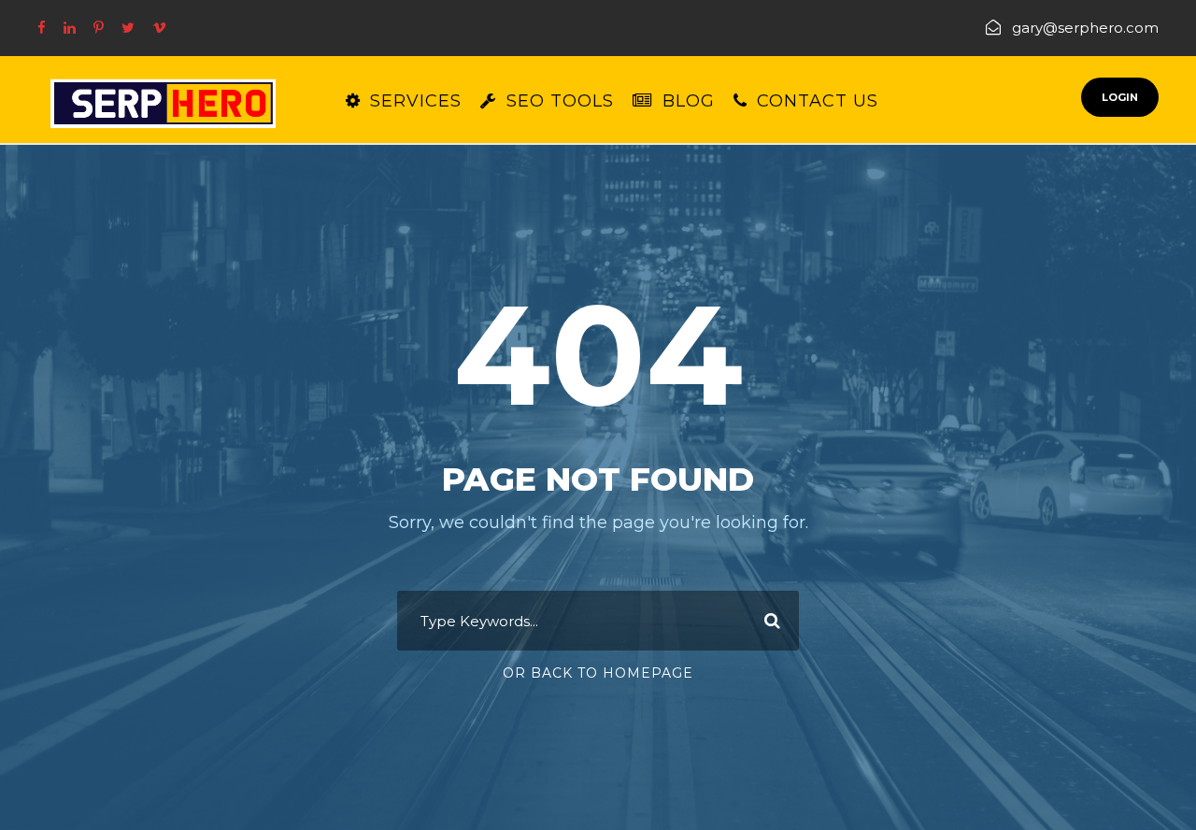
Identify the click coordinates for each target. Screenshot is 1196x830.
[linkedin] (70, 27)
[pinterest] (98, 27)
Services (416, 101)
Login (1120, 97)
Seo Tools (560, 101)
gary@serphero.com (1085, 27)
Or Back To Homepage (598, 673)
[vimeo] (159, 27)
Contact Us (817, 101)
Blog (688, 101)
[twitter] (128, 27)
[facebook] (41, 27)
